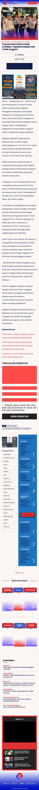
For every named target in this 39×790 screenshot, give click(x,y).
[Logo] (19, 776)
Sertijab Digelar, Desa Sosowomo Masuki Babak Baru (25, 503)
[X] (16, 66)
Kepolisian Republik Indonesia (12, 428)
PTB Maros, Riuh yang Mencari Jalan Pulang (18, 692)
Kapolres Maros (12, 426)
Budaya (6, 665)
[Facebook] (9, 66)
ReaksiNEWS (6, 42)
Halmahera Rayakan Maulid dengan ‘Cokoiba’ (18, 668)
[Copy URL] (29, 66)
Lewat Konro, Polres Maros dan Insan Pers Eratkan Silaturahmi (17, 355)
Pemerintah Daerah (24, 496)
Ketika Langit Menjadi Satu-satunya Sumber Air (18, 676)
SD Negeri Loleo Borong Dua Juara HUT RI (25, 489)
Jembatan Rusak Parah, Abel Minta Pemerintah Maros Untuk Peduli (25, 528)
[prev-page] (4, 711)
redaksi (20, 55)
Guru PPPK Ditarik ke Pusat (14, 707)
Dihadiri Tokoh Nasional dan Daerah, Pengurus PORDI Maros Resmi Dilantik (25, 557)
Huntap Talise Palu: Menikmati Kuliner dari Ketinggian (24, 542)
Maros (27, 42)
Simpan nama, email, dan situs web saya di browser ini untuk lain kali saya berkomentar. (19, 407)
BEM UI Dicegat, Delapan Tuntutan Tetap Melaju (25, 477)
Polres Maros (26, 428)
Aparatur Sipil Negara (11, 705)
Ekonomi (23, 441)
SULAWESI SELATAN (18, 42)
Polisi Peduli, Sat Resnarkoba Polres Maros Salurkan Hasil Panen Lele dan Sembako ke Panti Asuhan (17, 345)
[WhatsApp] (23, 66)
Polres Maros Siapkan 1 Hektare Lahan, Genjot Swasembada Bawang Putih (18, 336)
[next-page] (8, 711)
